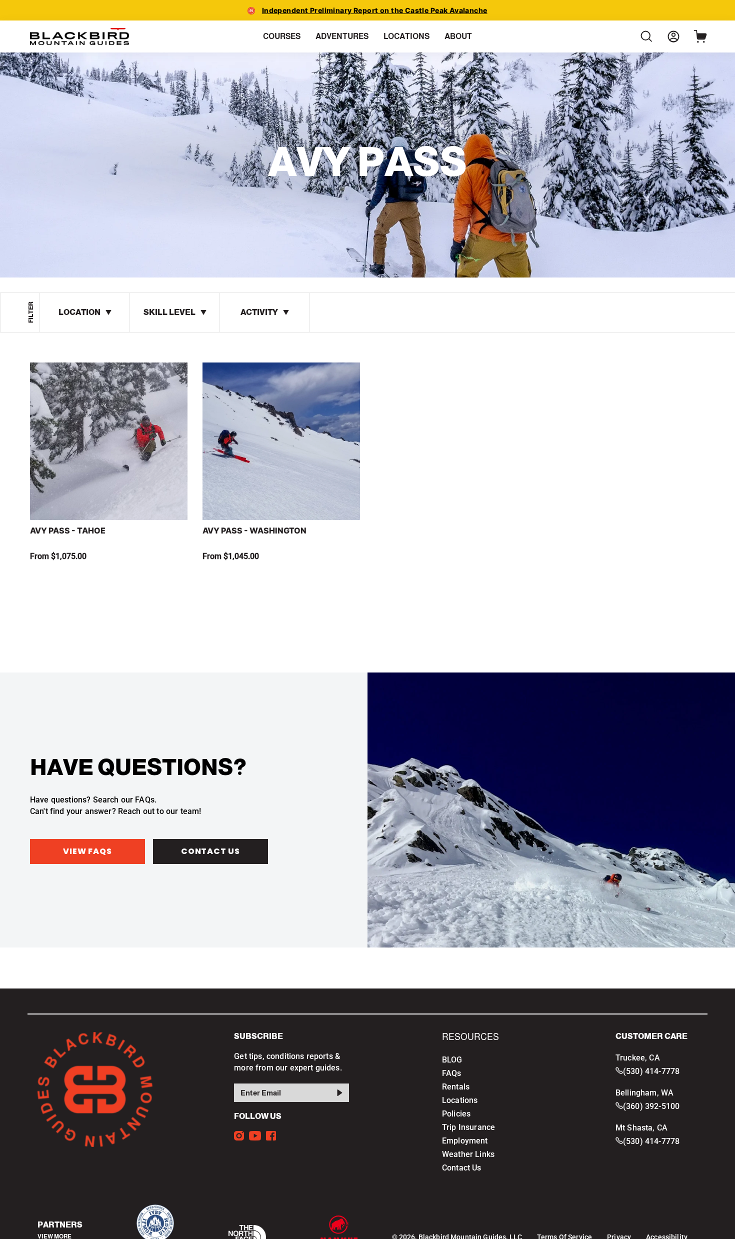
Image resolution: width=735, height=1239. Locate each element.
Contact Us (210, 851)
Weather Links (468, 1154)
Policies (456, 1113)
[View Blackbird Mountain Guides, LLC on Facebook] (271, 1135)
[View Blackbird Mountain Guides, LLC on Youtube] (255, 1135)
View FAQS (87, 851)
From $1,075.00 (58, 556)
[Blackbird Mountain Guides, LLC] (80, 36)
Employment (465, 1141)
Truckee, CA (638, 1057)
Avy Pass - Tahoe (68, 531)
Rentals (456, 1087)
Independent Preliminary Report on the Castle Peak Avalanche (375, 10)
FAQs (452, 1073)
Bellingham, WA (645, 1093)
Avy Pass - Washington (254, 531)
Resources (470, 1037)
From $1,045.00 (230, 556)
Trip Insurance (468, 1127)
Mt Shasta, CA (642, 1127)
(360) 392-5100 (651, 1106)
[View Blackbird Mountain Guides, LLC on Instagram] (239, 1135)
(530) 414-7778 (651, 1071)
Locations (460, 1100)
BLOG (452, 1059)
